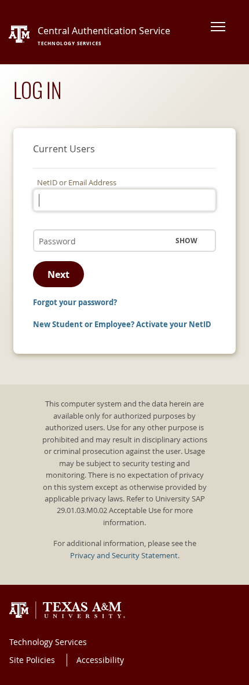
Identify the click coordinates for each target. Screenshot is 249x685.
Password (54, 229)
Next (58, 274)
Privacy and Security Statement (124, 556)
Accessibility (100, 659)
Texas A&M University (67, 610)
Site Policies (32, 659)
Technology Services (48, 641)
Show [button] (186, 241)
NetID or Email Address (76, 183)
